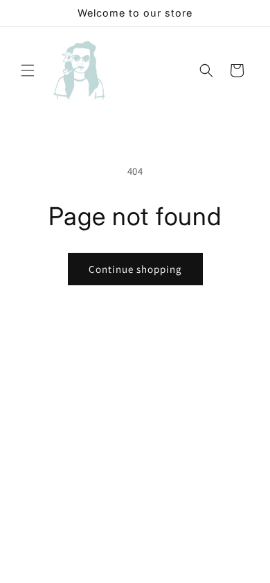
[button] (27, 70)
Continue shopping (135, 269)
